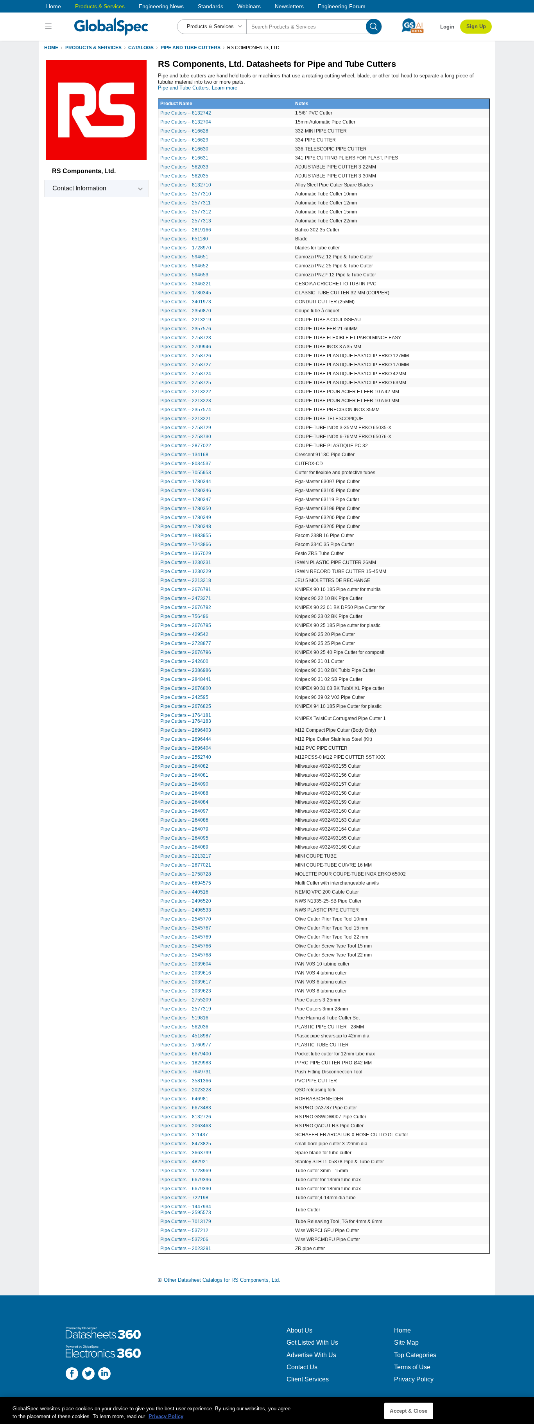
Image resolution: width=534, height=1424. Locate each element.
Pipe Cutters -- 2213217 (185, 856)
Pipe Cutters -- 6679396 (185, 1179)
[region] (267, 1410)
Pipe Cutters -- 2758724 (185, 373)
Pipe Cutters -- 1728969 (185, 1170)
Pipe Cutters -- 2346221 (185, 284)
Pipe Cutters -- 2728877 (185, 643)
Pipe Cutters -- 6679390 (185, 1188)
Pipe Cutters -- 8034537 (185, 463)
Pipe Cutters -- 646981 (184, 1099)
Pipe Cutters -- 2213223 (185, 400)
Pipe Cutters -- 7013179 (185, 1221)
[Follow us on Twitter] (88, 1374)
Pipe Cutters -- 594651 (184, 257)
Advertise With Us (311, 1355)
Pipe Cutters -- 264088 (184, 793)
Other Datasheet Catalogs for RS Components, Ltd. (222, 1280)
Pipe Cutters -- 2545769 (185, 937)
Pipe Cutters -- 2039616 (185, 973)
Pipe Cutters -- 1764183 (185, 721)
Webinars (249, 6)
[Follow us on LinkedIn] (104, 1374)
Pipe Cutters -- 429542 (184, 634)
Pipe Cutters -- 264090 (184, 784)
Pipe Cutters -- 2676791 (185, 589)
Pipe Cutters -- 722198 (184, 1197)
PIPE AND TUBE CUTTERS (190, 47)
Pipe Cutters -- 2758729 (185, 427)
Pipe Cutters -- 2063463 (185, 1125)
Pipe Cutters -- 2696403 (185, 730)
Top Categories (415, 1355)
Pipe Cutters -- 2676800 (185, 688)
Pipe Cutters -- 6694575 (185, 883)
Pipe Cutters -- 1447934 (185, 1206)
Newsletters (289, 6)
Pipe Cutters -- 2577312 (185, 212)
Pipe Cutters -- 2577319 (185, 1009)
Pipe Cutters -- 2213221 (185, 418)
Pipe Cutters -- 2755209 (185, 1000)
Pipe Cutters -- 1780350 (185, 508)
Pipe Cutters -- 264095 (184, 838)
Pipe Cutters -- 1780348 (185, 526)
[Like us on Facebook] (72, 1374)
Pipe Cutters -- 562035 (184, 176)
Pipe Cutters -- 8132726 (185, 1116)
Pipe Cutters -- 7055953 (185, 472)
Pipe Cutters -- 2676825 (185, 706)
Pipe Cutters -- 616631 (184, 158)
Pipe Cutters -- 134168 (184, 454)
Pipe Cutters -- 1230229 (185, 571)
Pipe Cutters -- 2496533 (185, 910)
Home (53, 6)
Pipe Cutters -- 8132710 (185, 185)
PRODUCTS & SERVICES (93, 47)
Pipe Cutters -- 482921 (184, 1161)
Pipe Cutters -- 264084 (184, 802)
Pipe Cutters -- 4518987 (185, 1036)
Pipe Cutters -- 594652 (184, 266)
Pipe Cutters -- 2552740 (185, 757)
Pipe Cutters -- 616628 (184, 131)
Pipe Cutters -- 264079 (184, 829)
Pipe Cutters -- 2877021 (185, 865)
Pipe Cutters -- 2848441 (185, 679)
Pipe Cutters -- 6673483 (185, 1108)
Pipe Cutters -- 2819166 (185, 230)
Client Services (308, 1379)
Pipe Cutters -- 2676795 (185, 625)
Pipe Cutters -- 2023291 (185, 1248)
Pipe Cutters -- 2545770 (185, 919)
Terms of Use (412, 1367)
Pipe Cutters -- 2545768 (185, 955)
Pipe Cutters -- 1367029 (185, 553)
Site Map (406, 1342)
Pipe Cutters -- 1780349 (185, 517)
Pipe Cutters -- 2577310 (185, 194)
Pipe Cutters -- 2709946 (185, 346)
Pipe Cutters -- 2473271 (185, 598)
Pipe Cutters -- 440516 (184, 892)
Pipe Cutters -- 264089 (184, 847)
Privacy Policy (414, 1379)
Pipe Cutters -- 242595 (184, 697)
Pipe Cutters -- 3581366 (185, 1081)
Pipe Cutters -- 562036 (184, 1027)
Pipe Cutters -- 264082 (184, 766)
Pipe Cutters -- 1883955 (185, 535)
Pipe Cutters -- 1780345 (185, 293)
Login (447, 27)
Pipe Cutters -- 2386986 (185, 670)
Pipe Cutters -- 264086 (184, 820)
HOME (51, 47)
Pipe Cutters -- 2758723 (185, 337)
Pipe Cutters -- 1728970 (185, 248)
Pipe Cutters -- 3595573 (185, 1212)
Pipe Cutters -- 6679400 (185, 1054)
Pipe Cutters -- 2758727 (185, 364)
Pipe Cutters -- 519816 (184, 1018)
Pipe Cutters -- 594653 (184, 275)
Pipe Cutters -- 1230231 (185, 562)
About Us (299, 1330)
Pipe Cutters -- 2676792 (185, 607)
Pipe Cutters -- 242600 (184, 661)
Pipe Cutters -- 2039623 (185, 991)
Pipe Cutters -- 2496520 (185, 901)
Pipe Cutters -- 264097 (184, 811)
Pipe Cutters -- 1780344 (185, 481)
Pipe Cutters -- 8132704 (185, 122)
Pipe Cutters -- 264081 (184, 775)
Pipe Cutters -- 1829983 (185, 1063)
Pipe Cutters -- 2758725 (185, 382)
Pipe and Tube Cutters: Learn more (197, 88)
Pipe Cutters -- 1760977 (185, 1045)
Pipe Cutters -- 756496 (184, 616)
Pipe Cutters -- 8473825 (185, 1143)
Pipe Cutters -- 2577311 (185, 203)
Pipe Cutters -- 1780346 (185, 490)
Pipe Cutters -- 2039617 (185, 982)
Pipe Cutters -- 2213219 (185, 319)
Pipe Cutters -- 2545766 (185, 946)
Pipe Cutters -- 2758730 (185, 436)
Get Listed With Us (312, 1342)
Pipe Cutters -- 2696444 (185, 739)
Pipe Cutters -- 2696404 (185, 748)
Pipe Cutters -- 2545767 (185, 928)
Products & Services (100, 6)
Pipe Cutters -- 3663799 (185, 1152)
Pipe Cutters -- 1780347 (185, 499)
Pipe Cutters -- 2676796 (185, 652)
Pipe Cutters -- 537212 (184, 1230)
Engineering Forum (342, 6)
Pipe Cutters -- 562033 (184, 167)
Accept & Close (408, 1411)
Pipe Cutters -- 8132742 (185, 113)
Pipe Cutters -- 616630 (184, 149)
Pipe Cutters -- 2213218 (185, 580)
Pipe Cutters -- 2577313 (185, 221)
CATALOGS (141, 47)
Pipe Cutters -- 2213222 (185, 391)
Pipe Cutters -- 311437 (184, 1134)
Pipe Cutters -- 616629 (184, 140)
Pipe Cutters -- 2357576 (185, 328)
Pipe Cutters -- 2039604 (185, 964)
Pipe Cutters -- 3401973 (185, 302)
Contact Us (302, 1367)
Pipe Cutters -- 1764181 (185, 715)
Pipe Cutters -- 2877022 (185, 445)
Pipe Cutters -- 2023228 (185, 1090)
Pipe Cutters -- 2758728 (185, 874)
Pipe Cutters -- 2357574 (185, 409)
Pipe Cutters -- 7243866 (185, 544)
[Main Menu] (49, 26)
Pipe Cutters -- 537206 (184, 1239)
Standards (210, 6)
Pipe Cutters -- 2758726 (185, 355)
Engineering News (161, 6)
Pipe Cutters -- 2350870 (185, 310)
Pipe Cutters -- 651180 (184, 239)
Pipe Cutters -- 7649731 (185, 1072)
